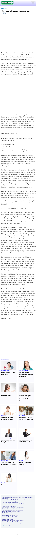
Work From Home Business (27, 497)
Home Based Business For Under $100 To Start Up (12, 521)
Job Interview (22, 415)
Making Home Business (6, 515)
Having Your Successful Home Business (10, 502)
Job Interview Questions (25, 417)
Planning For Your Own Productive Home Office (11, 508)
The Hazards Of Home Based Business (9, 512)
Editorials (3, 8)
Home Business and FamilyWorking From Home (11, 497)
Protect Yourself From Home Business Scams (11, 517)
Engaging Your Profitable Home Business (10, 516)
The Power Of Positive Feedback (8, 514)
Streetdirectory (15, 534)
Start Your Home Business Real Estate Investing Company (13, 523)
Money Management (5, 482)
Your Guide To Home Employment (17, 507)
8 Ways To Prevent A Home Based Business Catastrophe (13, 520)
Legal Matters (22, 438)
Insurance (21, 393)
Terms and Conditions (22, 534)
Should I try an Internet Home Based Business (11, 511)
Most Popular (5, 359)
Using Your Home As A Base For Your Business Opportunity (13, 499)
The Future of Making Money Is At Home (17, 11)
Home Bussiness (5, 498)
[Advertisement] (18, 33)
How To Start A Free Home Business (9, 506)
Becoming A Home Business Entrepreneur (10, 501)
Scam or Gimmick (15, 515)
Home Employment (6, 507)
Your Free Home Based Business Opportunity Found (12, 504)
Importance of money (7, 485)
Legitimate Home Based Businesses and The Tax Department (14, 503)
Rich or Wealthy (23, 372)
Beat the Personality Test (26, 419)
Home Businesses (5, 370)
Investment (3, 415)
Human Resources (5, 393)
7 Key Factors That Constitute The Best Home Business (12, 510)
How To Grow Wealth (23, 370)
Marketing (21, 460)
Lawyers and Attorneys (6, 438)
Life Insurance (4, 460)
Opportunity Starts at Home (7, 519)
